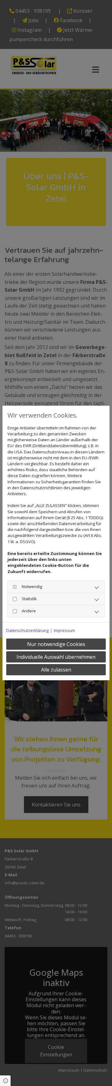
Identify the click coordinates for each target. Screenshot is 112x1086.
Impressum (64, 630)
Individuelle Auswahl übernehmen (56, 656)
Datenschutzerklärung (27, 630)
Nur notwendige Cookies (56, 644)
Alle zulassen (56, 669)
